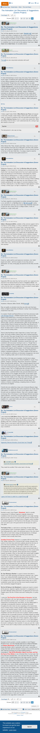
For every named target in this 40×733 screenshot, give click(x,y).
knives (10, 406)
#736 (2, 301)
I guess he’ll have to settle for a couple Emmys (14, 496)
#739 (2, 457)
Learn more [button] (12, 730)
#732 (2, 198)
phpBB (15, 713)
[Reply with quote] (35, 23)
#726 (2, 31)
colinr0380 (10, 432)
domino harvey (13, 22)
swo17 (10, 50)
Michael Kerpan (11, 135)
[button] (12, 18)
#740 (2, 480)
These (2, 60)
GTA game (23, 712)
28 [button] (27, 18)
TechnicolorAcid (12, 502)
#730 (2, 143)
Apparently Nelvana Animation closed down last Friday (15, 442)
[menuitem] (11, 3)
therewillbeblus (9, 67)
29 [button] (29, 18)
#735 (2, 278)
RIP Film (3, 104)
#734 (2, 257)
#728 (2, 75)
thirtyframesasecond (13, 450)
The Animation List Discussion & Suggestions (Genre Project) (20, 11)
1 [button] (17, 18)
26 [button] (21, 18)
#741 (2, 510)
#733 (2, 221)
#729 (2, 111)
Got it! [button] (30, 726)
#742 (2, 639)
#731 (2, 166)
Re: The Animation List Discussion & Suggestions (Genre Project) (19, 28)
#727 (2, 57)
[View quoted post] (15, 462)
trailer (25, 303)
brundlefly (11, 293)
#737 (2, 414)
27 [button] (24, 18)
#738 (2, 440)
